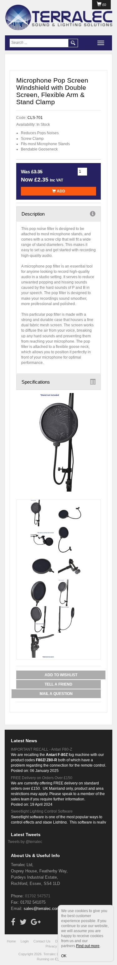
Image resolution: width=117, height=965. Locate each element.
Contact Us (42, 941)
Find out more (88, 946)
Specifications (36, 382)
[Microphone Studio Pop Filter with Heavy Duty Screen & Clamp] (58, 442)
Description (33, 214)
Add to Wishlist (61, 675)
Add (60, 191)
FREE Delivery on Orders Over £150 (41, 778)
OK (63, 956)
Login (25, 941)
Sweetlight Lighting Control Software (42, 811)
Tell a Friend (58, 684)
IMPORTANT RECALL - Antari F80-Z (41, 749)
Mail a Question (56, 694)
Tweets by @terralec (25, 842)
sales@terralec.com (42, 908)
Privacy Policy (56, 946)
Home (11, 941)
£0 (103, 5)
